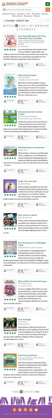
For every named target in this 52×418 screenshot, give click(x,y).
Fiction (45, 14)
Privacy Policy (34, 414)
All (4, 26)
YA (29, 14)
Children (22, 14)
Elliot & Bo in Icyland (27, 75)
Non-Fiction (18, 16)
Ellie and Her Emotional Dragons (32, 281)
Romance (29, 16)
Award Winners (10, 14)
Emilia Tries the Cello (27, 181)
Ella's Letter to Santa (27, 215)
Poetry (37, 16)
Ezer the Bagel (24, 319)
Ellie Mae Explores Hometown (31, 147)
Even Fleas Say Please (27, 355)
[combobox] (26, 9)
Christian (37, 14)
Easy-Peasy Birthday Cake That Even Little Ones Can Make (32, 37)
